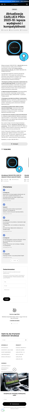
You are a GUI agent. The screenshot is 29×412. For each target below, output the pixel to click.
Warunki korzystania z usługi (18, 276)
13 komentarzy (25, 30)
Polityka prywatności (9, 276)
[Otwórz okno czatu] (2, 409)
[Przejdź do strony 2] (17, 260)
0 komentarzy (5, 181)
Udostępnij (15, 143)
